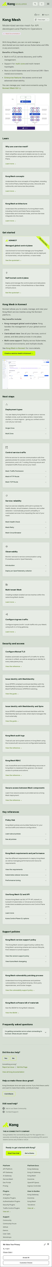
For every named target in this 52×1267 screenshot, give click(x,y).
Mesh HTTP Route (26, 476)
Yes (5, 1058)
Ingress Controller (34, 1186)
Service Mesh (8, 1179)
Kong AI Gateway (33, 1172)
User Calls (6, 1234)
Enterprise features (13, 77)
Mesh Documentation (13, 33)
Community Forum (9, 1223)
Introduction (26, 565)
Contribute (8, 1094)
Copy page (41, 19)
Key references (10, 811)
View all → (7, 1211)
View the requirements (26, 869)
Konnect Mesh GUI (10, 88)
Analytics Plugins (9, 1198)
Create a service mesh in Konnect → (18, 353)
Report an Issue (8, 1067)
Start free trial (13, 1153)
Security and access (13, 643)
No (13, 1058)
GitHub (5, 1227)
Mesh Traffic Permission (26, 471)
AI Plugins (6, 1194)
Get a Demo (29, 1153)
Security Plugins (9, 1205)
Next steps (8, 396)
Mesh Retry (26, 527)
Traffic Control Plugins (11, 1208)
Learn (5, 138)
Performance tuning (26, 880)
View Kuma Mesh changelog (26, 961)
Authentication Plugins (11, 1201)
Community (7, 1220)
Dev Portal (7, 1182)
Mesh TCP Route (26, 482)
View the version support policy (26, 956)
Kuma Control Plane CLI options (26, 918)
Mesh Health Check (26, 522)
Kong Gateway (33, 1169)
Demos (5, 1230)
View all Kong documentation (13, 1072)
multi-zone (20, 63)
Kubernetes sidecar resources (26, 875)
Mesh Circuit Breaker (26, 533)
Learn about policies (26, 834)
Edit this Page (22, 1067)
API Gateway (8, 1172)
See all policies (26, 839)
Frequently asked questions (17, 1024)
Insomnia (30, 1179)
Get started (8, 232)
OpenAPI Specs (33, 1182)
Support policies (11, 931)
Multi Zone (26, 433)
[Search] (35, 4)
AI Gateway (7, 1176)
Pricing (5, 1186)
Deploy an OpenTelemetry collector (26, 571)
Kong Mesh (31, 1176)
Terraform (31, 1205)
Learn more (26, 913)
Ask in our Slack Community (16, 1108)
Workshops (7, 1237)
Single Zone (26, 428)
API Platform (7, 1169)
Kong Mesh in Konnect (14, 304)
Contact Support (12, 1112)
